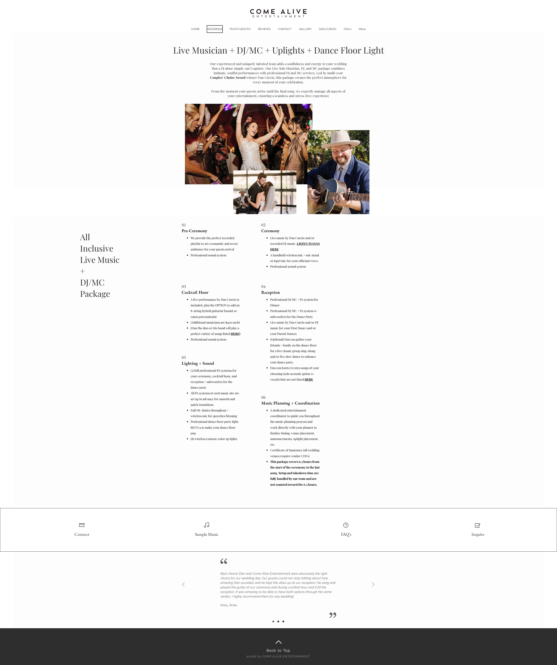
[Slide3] (273, 621)
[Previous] (183, 584)
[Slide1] (283, 621)
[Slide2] (278, 621)
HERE (235, 334)
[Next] (373, 584)
